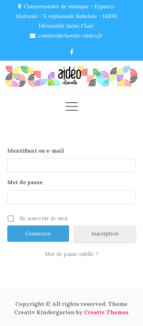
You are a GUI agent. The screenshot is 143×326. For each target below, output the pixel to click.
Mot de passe (25, 182)
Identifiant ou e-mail (35, 150)
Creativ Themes (106, 312)
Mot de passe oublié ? (71, 254)
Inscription (105, 233)
